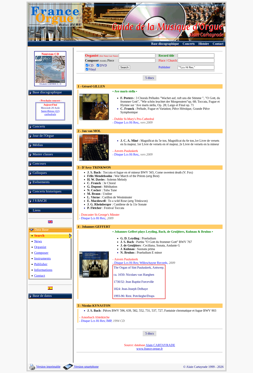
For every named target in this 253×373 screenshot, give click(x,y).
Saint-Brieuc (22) (50, 113)
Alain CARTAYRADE (160, 345)
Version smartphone (86, 366)
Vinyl (92, 69)
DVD (104, 65)
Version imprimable (47, 366)
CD (92, 65)
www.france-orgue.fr (149, 348)
